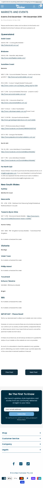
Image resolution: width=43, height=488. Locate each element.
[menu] (2, 6)
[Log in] (34, 6)
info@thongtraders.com (8, 173)
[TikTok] (28, 464)
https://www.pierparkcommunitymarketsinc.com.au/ (18, 137)
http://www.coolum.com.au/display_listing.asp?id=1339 (19, 85)
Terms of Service (31, 418)
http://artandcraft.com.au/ (10, 45)
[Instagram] (21, 464)
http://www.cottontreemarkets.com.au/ (13, 111)
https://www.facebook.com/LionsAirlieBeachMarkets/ (18, 152)
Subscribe (21, 414)
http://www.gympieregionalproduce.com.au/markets (18, 120)
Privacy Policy (21, 419)
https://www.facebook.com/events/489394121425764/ (18, 128)
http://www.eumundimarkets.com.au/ (20, 77)
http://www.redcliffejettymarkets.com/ (13, 58)
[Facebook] (13, 464)
